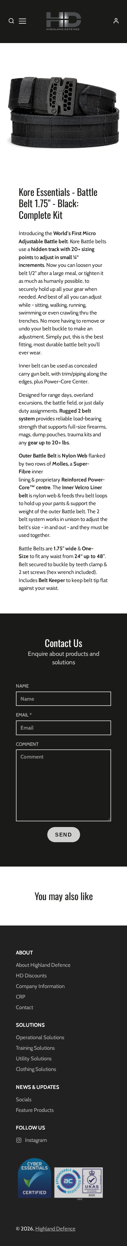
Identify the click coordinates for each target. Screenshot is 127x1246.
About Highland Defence (43, 965)
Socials (23, 1099)
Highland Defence (55, 1229)
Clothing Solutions (36, 1069)
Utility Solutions (34, 1058)
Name (22, 686)
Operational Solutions (40, 1037)
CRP (20, 997)
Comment (27, 744)
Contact (24, 1007)
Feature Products (35, 1110)
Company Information (40, 986)
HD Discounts (31, 975)
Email (24, 715)
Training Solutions (35, 1048)
